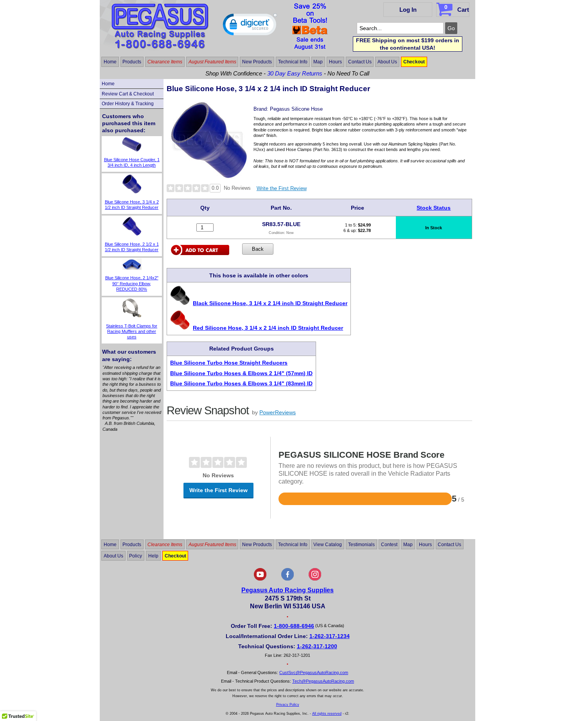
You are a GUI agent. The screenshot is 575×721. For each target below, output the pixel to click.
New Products (257, 62)
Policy (135, 555)
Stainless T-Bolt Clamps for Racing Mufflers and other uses (131, 332)
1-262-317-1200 (317, 646)
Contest (389, 544)
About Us (387, 62)
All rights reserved (326, 714)
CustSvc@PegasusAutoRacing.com (313, 672)
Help (153, 555)
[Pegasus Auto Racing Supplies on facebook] (287, 579)
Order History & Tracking (128, 103)
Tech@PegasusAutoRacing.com (323, 681)
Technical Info (292, 62)
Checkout (414, 62)
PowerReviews (277, 412)
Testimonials (361, 544)
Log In (408, 9)
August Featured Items (212, 62)
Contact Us (360, 62)
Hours (335, 62)
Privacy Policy (287, 705)
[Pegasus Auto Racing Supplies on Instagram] (315, 579)
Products (131, 62)
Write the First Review (282, 188)
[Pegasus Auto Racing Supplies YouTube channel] (260, 579)
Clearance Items (164, 62)
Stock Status (434, 208)
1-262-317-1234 (329, 636)
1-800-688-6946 (294, 626)
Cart (456, 8)
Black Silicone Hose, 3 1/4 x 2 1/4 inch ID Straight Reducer (270, 303)
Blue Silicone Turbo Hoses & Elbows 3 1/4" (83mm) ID (241, 383)
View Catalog (327, 544)
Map (318, 62)
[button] (250, 26)
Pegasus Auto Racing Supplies (287, 590)
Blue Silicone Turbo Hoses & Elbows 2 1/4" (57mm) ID (241, 373)
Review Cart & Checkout (128, 94)
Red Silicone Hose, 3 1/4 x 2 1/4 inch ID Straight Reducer (268, 328)
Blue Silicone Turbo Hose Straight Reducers (229, 363)
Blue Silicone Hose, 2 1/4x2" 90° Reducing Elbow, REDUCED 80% (131, 283)
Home (110, 62)
